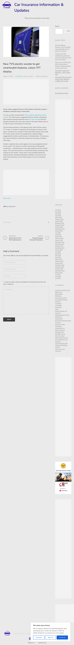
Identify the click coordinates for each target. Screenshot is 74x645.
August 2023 (59, 272)
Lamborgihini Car (60, 328)
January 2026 (59, 221)
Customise (39, 637)
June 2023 (58, 276)
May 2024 (58, 255)
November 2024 (59, 244)
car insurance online (60, 298)
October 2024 (59, 246)
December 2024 (59, 242)
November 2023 (59, 267)
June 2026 (58, 212)
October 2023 (59, 269)
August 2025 (59, 231)
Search (57, 26)
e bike (56, 309)
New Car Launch (60, 336)
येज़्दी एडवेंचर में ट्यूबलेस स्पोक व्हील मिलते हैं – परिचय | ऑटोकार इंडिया (62, 72)
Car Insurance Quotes (61, 300)
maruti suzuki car (60, 330)
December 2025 (59, 223)
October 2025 (59, 227)
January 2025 (59, 240)
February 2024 (59, 261)
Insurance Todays (60, 324)
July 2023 (58, 274)
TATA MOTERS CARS (61, 343)
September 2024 (60, 248)
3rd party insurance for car (62, 290)
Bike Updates (59, 294)
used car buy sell (60, 349)
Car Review (58, 303)
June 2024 (58, 253)
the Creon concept (34, 119)
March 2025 (58, 236)
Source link (6, 198)
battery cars (58, 292)
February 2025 (59, 238)
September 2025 (60, 229)
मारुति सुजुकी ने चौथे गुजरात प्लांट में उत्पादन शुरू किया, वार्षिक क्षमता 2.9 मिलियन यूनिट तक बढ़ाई (63, 79)
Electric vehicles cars (42, 76)
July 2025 (58, 233)
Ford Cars (58, 313)
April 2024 (58, 257)
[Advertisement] (26, 92)
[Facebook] (30, 638)
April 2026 (58, 215)
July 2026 (58, 210)
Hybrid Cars (58, 317)
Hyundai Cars (59, 319)
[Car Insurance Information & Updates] (7, 5)
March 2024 (58, 259)
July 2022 (58, 278)
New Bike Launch (60, 334)
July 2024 (58, 252)
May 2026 (58, 214)
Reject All (50, 637)
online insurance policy (61, 338)
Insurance (58, 322)
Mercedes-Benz (59, 332)
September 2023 (60, 271)
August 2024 (59, 250)
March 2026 (58, 217)
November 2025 (59, 225)
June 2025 (58, 234)
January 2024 (59, 263)
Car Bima (19, 76)
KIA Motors (58, 326)
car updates (58, 305)
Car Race (57, 302)
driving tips (58, 307)
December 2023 (59, 265)
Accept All (62, 637)
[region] (50, 631)
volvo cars (58, 351)
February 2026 (59, 219)
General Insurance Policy (62, 315)
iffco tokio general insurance (63, 321)
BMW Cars (58, 296)
